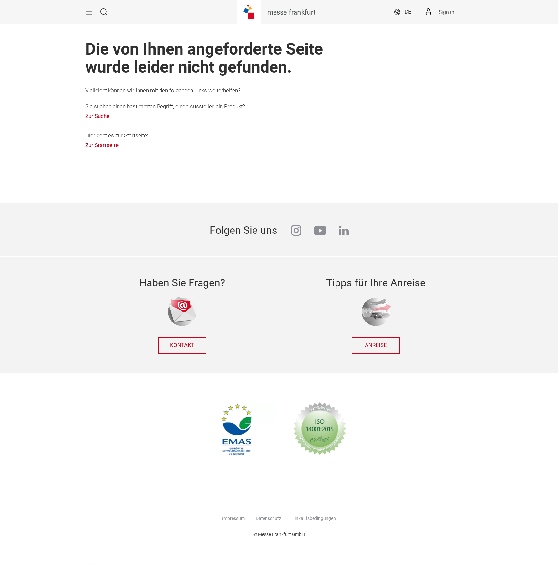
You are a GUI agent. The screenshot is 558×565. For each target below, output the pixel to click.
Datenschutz (268, 518)
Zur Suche (97, 116)
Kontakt (182, 345)
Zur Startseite (102, 145)
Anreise (376, 345)
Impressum (233, 518)
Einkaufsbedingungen (314, 518)
